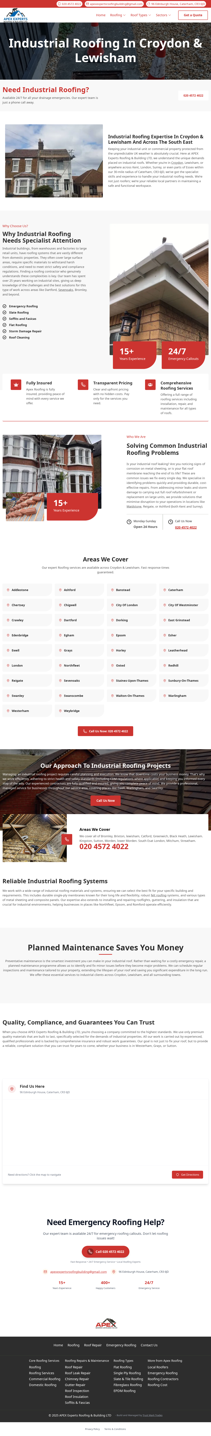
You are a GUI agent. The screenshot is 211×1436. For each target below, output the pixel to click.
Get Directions (190, 1174)
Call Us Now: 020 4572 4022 (108, 731)
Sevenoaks (65, 290)
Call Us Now (105, 800)
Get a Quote (193, 15)
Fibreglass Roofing (128, 1385)
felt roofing (158, 895)
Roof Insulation (76, 1396)
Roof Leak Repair (77, 1373)
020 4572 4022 (71, 4)
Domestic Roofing (42, 1385)
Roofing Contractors (163, 1379)
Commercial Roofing (44, 1379)
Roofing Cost (157, 1385)
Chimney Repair (77, 1379)
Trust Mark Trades (153, 1415)
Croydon (177, 163)
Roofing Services (41, 1373)
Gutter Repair (75, 1385)
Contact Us (149, 1345)
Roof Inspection (77, 1391)
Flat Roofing (123, 1367)
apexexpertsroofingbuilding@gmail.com (116, 4)
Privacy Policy (92, 1429)
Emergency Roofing (121, 1345)
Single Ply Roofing (127, 1373)
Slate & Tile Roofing (128, 1379)
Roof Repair (93, 1345)
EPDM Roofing (125, 1391)
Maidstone (134, 506)
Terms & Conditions (115, 1429)
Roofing (116, 15)
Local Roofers (158, 1367)
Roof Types (139, 15)
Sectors (161, 15)
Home (101, 15)
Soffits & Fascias (77, 1402)
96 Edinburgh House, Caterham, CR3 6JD (178, 4)
